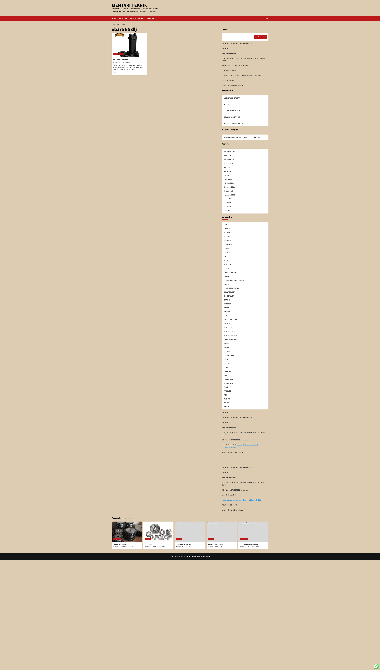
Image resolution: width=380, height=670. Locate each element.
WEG (225, 395)
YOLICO (226, 403)
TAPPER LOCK (228, 383)
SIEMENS (227, 367)
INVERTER (227, 304)
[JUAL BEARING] (158, 532)
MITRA (140, 18)
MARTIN (227, 323)
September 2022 (229, 195)
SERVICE (132, 18)
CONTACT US (150, 18)
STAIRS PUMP (228, 379)
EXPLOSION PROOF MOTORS (234, 280)
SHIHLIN (226, 363)
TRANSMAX (228, 387)
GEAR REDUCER (229, 292)
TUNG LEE (227, 391)
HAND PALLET (229, 296)
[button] (267, 18)
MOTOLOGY (228, 327)
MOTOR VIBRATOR (230, 335)
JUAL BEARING (229, 104)
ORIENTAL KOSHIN (230, 339)
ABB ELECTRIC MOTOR (252, 137)
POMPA (121, 54)
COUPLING (227, 252)
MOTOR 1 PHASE (229, 331)
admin (116, 62)
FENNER (226, 284)
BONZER (227, 248)
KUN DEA (227, 312)
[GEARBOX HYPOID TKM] (190, 532)
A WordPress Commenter (232, 137)
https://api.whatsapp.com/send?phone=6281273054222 (241, 75)
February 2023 (229, 183)
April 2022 (227, 207)
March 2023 (228, 179)
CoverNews (196, 556)
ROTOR (226, 359)
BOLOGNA (227, 240)
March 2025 (228, 155)
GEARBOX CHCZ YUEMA (232, 117)
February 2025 (229, 159)
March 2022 (228, 211)
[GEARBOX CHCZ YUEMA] (222, 532)
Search (225, 29)
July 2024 (227, 167)
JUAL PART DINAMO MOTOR (234, 123)
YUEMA (226, 407)
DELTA (226, 260)
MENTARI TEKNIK (129, 5)
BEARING (227, 236)
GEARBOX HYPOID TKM (232, 111)
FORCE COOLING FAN (231, 288)
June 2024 (227, 171)
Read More (116, 72)
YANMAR (227, 399)
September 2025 (229, 151)
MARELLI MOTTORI (230, 319)
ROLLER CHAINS (229, 355)
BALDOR (227, 232)
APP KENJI (227, 228)
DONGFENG (228, 264)
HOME (114, 18)
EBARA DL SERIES (120, 59)
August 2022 (228, 199)
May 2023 (227, 175)
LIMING (226, 316)
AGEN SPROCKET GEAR (232, 98)
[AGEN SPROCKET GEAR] (127, 532)
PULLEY (226, 347)
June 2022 (227, 203)
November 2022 (229, 187)
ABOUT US (123, 18)
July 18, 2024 (123, 62)
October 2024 (228, 163)
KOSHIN (226, 308)
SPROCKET (227, 375)
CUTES (226, 256)
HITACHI (227, 300)
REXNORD (227, 351)
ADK (225, 224)
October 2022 (228, 191)
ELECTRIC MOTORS (230, 272)
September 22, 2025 (125, 547)
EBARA (115, 54)
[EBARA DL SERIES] (129, 45)
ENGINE (226, 276)
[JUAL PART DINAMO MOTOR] (253, 532)
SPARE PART (228, 371)
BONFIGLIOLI (228, 244)
